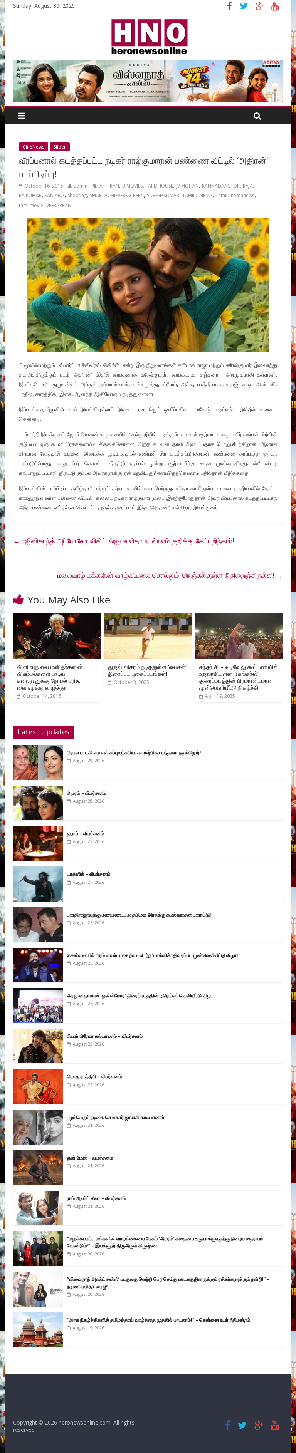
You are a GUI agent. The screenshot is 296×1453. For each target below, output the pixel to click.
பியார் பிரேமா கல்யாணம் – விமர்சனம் (105, 1035)
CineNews (33, 147)
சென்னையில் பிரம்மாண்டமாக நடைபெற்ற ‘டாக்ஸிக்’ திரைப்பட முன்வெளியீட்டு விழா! (152, 955)
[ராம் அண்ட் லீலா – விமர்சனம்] (38, 1194)
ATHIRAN (109, 186)
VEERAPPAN (58, 205)
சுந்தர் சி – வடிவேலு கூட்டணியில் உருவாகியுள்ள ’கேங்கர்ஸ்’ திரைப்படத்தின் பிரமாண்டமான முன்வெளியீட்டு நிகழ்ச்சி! (238, 677)
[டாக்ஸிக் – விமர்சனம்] (38, 870)
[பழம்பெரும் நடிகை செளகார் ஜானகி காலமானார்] (38, 1114)
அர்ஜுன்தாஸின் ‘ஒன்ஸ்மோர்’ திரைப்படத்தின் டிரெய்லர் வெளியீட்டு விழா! (141, 995)
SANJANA (54, 195)
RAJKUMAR (30, 195)
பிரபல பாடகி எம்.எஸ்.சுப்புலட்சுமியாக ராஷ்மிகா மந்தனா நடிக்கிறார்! (134, 752)
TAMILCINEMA (197, 195)
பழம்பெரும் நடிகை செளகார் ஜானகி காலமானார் (116, 1117)
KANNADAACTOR (221, 186)
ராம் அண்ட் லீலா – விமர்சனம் (96, 1198)
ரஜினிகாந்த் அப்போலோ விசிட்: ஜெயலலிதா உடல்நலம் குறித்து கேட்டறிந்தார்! (123, 540)
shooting (77, 195)
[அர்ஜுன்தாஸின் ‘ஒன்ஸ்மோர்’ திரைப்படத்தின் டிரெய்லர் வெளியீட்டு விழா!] (38, 992)
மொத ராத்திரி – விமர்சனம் (94, 1076)
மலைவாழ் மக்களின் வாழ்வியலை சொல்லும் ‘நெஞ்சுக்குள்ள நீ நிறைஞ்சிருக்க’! (170, 575)
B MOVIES (132, 186)
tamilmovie (31, 205)
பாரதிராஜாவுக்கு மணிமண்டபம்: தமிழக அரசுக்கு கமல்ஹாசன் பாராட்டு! (139, 914)
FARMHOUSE (159, 186)
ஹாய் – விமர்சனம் (85, 833)
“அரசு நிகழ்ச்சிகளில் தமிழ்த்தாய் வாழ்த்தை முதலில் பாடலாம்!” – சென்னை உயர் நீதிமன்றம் (158, 1319)
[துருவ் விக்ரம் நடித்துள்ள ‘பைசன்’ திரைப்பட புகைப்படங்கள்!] (148, 617)
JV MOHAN (187, 186)
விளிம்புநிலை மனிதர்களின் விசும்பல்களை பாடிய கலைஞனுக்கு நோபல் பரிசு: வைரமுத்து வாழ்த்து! (49, 677)
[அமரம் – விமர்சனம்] (38, 789)
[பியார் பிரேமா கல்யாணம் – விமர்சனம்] (38, 1032)
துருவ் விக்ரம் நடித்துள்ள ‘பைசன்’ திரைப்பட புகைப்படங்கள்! (147, 670)
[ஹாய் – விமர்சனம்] (38, 830)
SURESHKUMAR (163, 195)
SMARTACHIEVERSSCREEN (117, 195)
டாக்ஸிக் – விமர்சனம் (88, 873)
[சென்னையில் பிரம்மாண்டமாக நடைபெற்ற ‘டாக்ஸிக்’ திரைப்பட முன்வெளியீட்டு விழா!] (38, 951)
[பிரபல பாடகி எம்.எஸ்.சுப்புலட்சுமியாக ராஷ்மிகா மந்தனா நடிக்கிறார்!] (38, 749)
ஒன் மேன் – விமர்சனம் (90, 1157)
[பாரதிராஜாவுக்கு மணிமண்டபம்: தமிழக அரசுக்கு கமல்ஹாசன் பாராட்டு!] (38, 911)
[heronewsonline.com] (148, 21)
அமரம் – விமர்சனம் (86, 792)
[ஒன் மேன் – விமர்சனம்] (38, 1154)
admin (80, 186)
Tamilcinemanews (234, 195)
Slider (60, 147)
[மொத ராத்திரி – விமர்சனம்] (38, 1073)
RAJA (248, 186)
